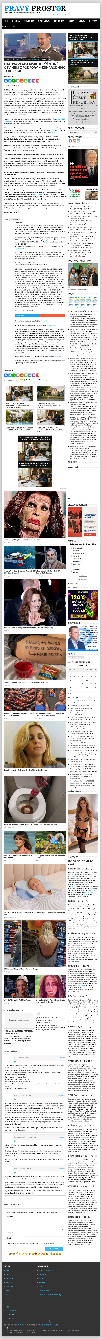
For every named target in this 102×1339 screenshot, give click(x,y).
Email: (9, 1238)
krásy (76, 1067)
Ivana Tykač (76, 564)
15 (91, 680)
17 (70, 684)
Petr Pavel (76, 551)
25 (74, 687)
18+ (5, 26)
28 (87, 687)
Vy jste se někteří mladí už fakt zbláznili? (82, 239)
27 (82, 687)
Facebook (70, 141)
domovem (80, 985)
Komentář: (10, 1216)
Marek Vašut (77, 559)
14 (87, 680)
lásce (80, 917)
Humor (71, 21)
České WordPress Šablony (50, 1325)
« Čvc (69, 693)
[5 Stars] (23, 380)
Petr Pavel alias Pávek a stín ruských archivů (83, 227)
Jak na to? (44, 321)
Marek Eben (76, 569)
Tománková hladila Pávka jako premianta (83, 701)
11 (74, 680)
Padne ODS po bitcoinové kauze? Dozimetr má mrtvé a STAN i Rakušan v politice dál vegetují (83, 738)
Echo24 (52, 132)
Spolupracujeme (44, 1290)
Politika (16, 21)
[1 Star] (14, 380)
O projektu (42, 1282)
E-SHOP (11, 1318)
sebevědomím (91, 890)
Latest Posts (14, 219)
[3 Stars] (18, 380)
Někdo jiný (76, 572)
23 (95, 684)
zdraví (86, 894)
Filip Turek (76, 556)
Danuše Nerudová (78, 553)
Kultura (81, 21)
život (87, 1008)
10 (70, 680)
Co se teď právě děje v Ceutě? (79, 781)
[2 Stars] (16, 380)
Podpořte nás (43, 1274)
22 (91, 684)
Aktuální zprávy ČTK (81, 311)
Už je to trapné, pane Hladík (78, 255)
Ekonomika (59, 21)
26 (78, 687)
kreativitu (74, 876)
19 (78, 684)
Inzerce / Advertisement (46, 1270)
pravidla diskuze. (52, 325)
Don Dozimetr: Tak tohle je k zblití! (80, 250)
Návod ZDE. (57, 356)
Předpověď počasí (83, 307)
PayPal (46, 240)
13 (82, 680)
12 (78, 680)
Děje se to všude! (75, 743)
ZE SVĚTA (12, 1310)
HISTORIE (12, 1314)
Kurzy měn (81, 499)
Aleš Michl (76, 567)
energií (83, 890)
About (6, 219)
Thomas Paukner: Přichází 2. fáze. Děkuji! (83, 211)
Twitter (78, 141)
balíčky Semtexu (38, 194)
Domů (5, 21)
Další (13, 26)
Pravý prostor (22, 1325)
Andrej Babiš (77, 561)
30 (95, 687)
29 (91, 687)
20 (82, 684)
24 (70, 687)
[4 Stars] (20, 380)
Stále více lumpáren (76, 705)
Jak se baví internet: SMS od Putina (81, 207)
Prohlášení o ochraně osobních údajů (50, 1295)
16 (95, 680)
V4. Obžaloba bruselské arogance (80, 750)
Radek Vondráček (78, 548)
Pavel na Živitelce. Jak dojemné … (80, 223)
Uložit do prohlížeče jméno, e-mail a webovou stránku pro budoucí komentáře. (31, 1243)
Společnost (29, 21)
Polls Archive (74, 583)
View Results (83, 579)
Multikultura (44, 21)
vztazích (72, 886)
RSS (74, 141)
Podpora (93, 21)
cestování (81, 947)
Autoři (41, 1286)
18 (74, 684)
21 (87, 684)
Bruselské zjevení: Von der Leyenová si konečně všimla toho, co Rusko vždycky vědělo (82, 776)
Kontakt (41, 1278)
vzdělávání (84, 1137)
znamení (75, 973)
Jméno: (10, 1233)
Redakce (17, 59)
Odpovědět (61, 1057)
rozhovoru (74, 947)
